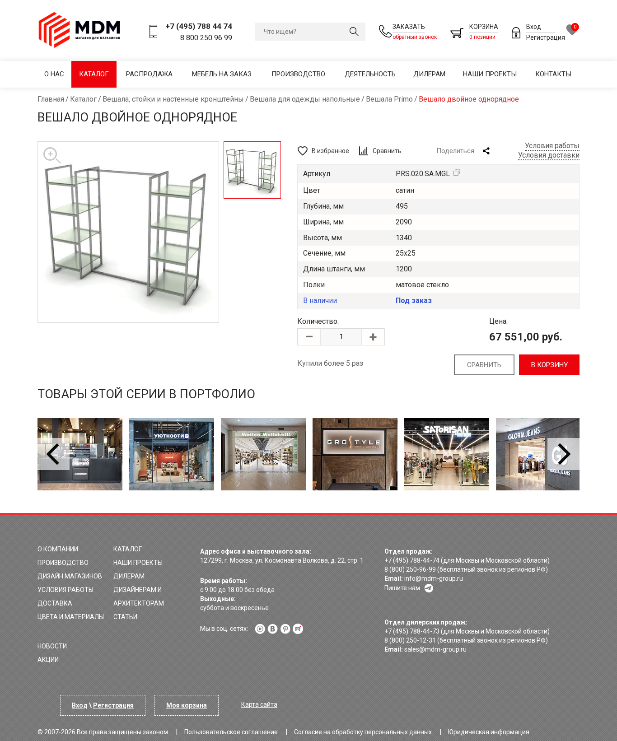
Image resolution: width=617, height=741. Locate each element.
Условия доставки (549, 155)
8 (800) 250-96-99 (410, 569)
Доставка (54, 603)
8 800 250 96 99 (206, 37)
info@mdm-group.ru (433, 578)
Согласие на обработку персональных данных (363, 732)
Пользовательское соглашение (231, 732)
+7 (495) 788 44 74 (198, 26)
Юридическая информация (488, 732)
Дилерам (429, 74)
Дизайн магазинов (69, 576)
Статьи (125, 616)
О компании (57, 549)
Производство (298, 74)
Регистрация (545, 37)
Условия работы (552, 145)
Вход (533, 26)
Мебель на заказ (222, 74)
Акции (48, 659)
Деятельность (370, 74)
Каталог (94, 74)
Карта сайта (259, 704)
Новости (52, 646)
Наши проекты (490, 74)
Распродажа (149, 74)
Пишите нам (402, 588)
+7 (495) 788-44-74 (411, 560)
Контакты (553, 74)
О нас (54, 74)
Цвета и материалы (70, 616)
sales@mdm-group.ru (435, 649)
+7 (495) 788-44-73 (411, 631)
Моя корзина (186, 705)
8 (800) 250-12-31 (410, 640)
